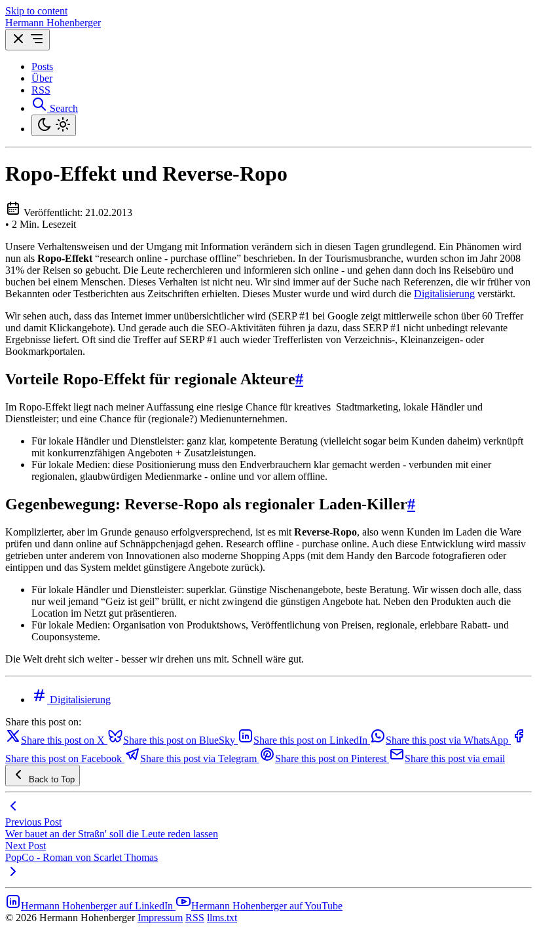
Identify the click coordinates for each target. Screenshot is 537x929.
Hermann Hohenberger (53, 22)
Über (41, 78)
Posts (42, 66)
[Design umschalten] (53, 125)
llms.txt (222, 917)
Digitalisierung (444, 293)
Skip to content (36, 10)
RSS (40, 90)
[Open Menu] (27, 39)
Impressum (160, 917)
